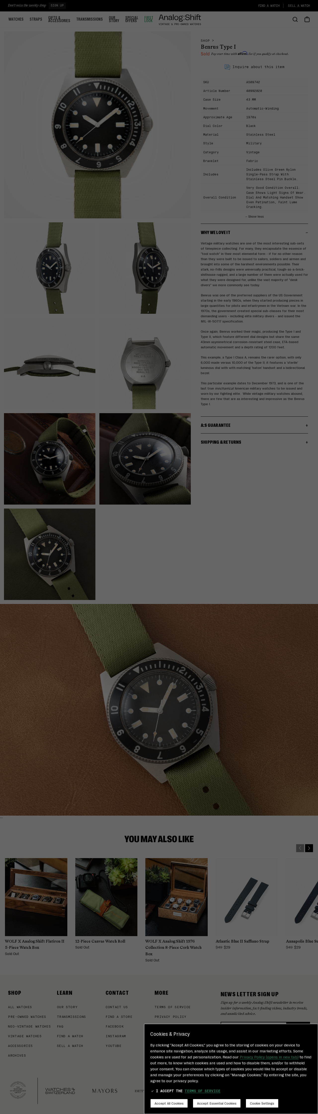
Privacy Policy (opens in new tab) (269, 1056)
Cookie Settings (262, 1103)
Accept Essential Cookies (217, 1103)
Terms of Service (202, 1091)
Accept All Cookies (169, 1103)
